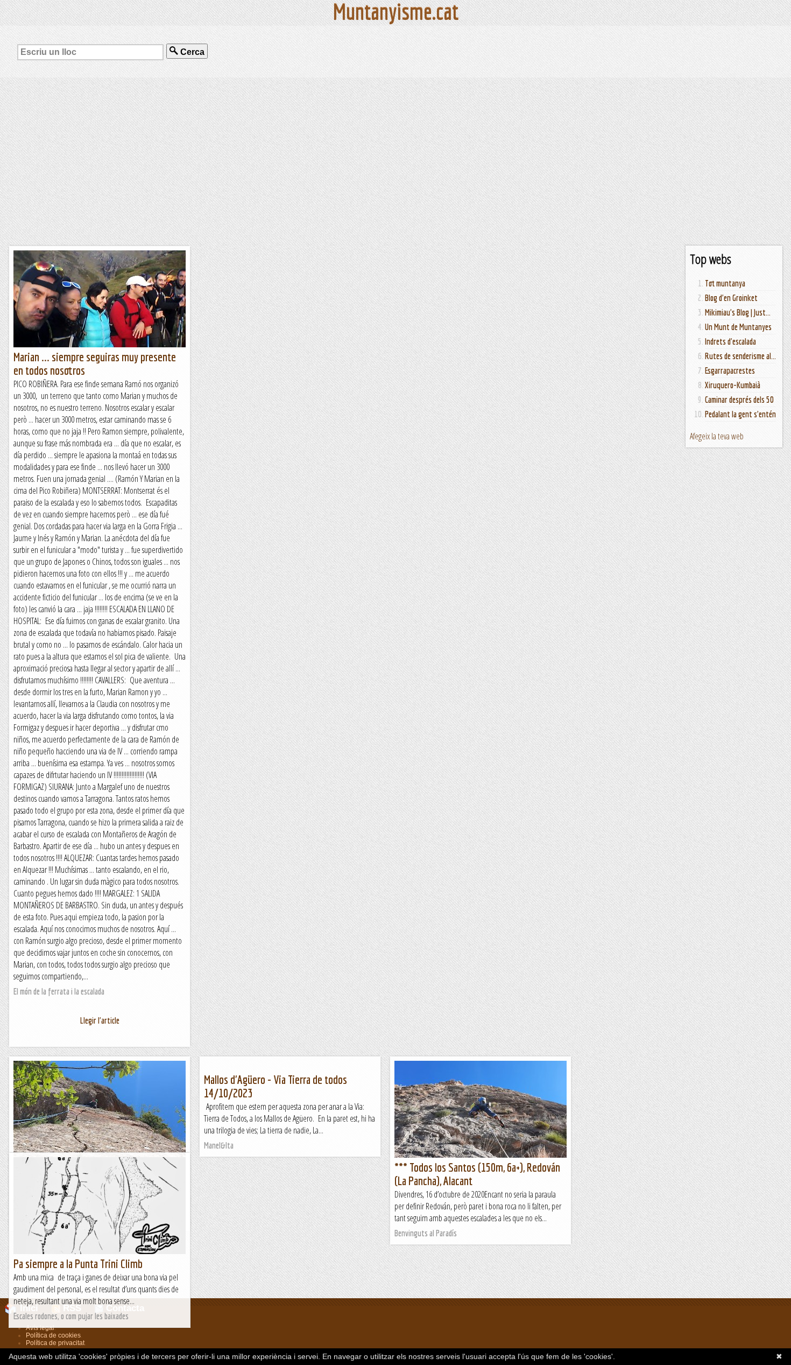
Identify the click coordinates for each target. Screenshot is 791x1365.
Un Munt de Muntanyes (738, 327)
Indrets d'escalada (730, 341)
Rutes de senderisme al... (740, 356)
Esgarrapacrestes (730, 370)
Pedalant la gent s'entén (740, 414)
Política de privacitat (55, 1343)
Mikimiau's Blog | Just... (738, 312)
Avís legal (40, 1328)
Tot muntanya (725, 283)
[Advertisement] (395, 161)
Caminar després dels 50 (739, 399)
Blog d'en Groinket (731, 298)
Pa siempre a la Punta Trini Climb (78, 1263)
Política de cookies (53, 1335)
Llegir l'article (99, 1020)
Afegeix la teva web (717, 436)
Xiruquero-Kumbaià (732, 385)
